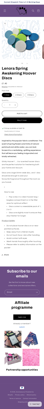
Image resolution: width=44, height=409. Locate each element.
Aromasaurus (20, 392)
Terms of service (15, 398)
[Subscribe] (36, 292)
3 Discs (31, 95)
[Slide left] (16, 63)
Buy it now (22, 120)
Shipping (4, 86)
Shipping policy (23, 402)
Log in (22, 327)
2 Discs (18, 95)
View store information (13, 134)
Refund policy (31, 395)
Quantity (5, 100)
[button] (4, 10)
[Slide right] (27, 63)
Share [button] (6, 255)
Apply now (22, 317)
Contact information (30, 398)
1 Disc (6, 95)
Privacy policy (20, 395)
